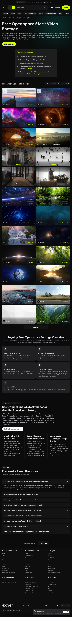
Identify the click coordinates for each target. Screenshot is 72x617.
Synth (26, 553)
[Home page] (8, 605)
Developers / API (52, 584)
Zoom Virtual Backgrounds (8, 572)
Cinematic (27, 562)
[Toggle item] (67, 481)
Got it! (66, 612)
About (49, 580)
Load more (36, 327)
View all (67, 13)
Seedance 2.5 (28, 580)
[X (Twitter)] (50, 605)
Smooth (27, 564)
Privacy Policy (26, 605)
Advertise (50, 590)
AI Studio (29, 68)
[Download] (33, 164)
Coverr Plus (50, 582)
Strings (26, 570)
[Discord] (57, 605)
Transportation (5, 568)
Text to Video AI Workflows (8, 580)
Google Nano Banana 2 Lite (31, 586)
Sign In (66, 7)
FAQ (49, 588)
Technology (5, 570)
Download (30, 104)
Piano (26, 559)
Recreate (19, 164)
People (3, 555)
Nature (3, 553)
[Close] (69, 2)
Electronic (27, 566)
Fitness (3, 559)
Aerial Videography (6, 562)
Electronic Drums (29, 555)
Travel (3, 566)
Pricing (57, 7)
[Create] (9, 7)
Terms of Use (35, 605)
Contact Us (43, 543)
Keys (26, 557)
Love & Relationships (7, 557)
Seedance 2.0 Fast (29, 588)
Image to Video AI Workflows (9, 582)
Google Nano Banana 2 (30, 582)
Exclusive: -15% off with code (48, 145)
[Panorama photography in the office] (53, 176)
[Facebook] (53, 605)
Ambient (27, 568)
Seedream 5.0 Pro (29, 594)
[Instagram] (46, 605)
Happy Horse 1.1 (28, 599)
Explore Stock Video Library (13, 429)
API (52, 7)
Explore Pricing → (34, 74)
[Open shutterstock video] (53, 137)
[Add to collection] (33, 149)
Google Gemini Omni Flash (31, 592)
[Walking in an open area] (53, 156)
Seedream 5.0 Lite (29, 597)
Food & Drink (5, 564)
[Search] (13, 7)
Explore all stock (9, 44)
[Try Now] (55, 2)
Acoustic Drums (28, 572)
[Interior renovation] (19, 156)
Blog (49, 586)
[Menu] (3, 7)
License (19, 605)
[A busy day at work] (19, 176)
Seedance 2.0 (28, 584)
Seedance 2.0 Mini (29, 590)
